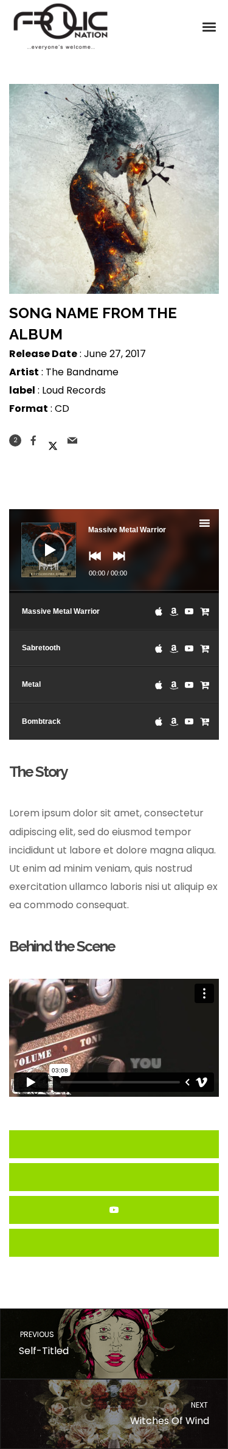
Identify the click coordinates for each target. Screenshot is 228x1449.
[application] (114, 551)
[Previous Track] (92, 564)
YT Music (114, 1210)
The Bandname (82, 372)
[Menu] (209, 26)
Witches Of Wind (170, 1414)
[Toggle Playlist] (215, 525)
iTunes (114, 1144)
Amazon (114, 1177)
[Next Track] (116, 564)
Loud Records (74, 390)
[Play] (40, 540)
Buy (114, 1243)
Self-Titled (43, 1343)
